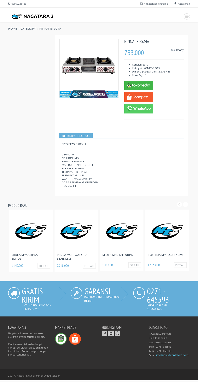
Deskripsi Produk (76, 136)
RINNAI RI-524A (50, 28)
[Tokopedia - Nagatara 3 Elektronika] (138, 85)
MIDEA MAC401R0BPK (117, 255)
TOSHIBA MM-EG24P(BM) (165, 255)
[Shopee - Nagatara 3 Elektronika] (138, 97)
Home (12, 28)
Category (28, 28)
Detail (44, 266)
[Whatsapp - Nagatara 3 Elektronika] (138, 108)
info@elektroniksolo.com (172, 355)
